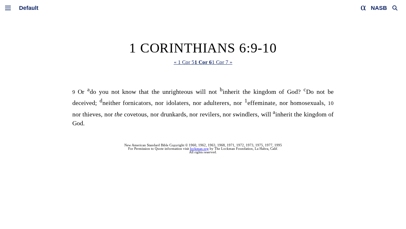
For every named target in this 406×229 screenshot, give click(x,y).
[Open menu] (8, 8)
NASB (379, 8)
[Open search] (395, 8)
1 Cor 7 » (222, 62)
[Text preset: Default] (28, 8)
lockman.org (199, 148)
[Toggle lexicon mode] (363, 8)
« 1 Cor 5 (184, 62)
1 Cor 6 (203, 62)
